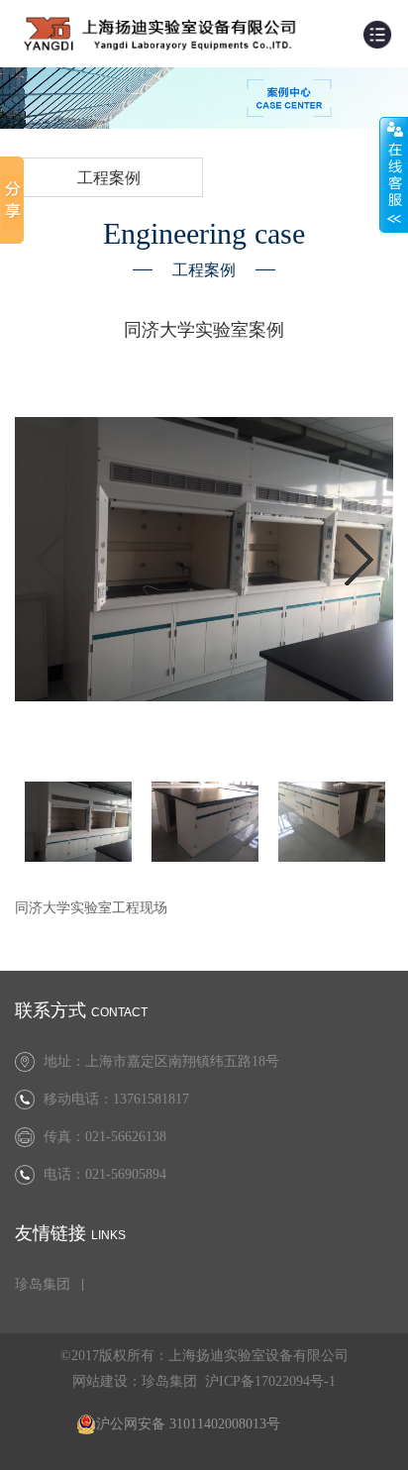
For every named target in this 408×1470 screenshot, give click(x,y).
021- (98, 1174)
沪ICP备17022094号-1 (270, 1381)
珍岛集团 (42, 1285)
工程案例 (109, 177)
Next (359, 559)
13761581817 (151, 1099)
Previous (49, 559)
